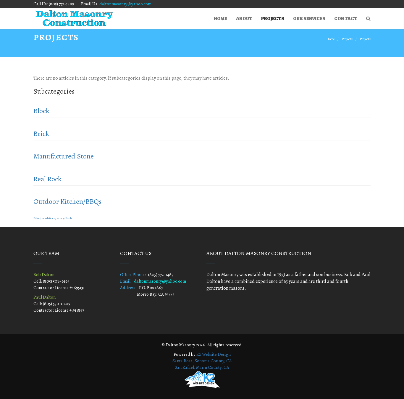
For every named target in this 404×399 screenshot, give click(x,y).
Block (41, 111)
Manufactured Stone (63, 156)
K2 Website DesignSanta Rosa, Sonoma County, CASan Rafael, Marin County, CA (202, 360)
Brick (41, 133)
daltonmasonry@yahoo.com (125, 4)
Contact (345, 18)
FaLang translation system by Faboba (52, 218)
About (244, 18)
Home (220, 18)
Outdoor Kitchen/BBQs (67, 201)
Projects (272, 18)
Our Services (309, 18)
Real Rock (47, 179)
